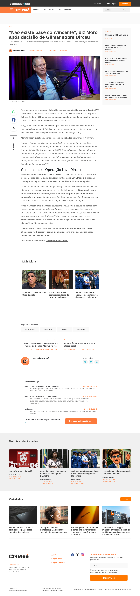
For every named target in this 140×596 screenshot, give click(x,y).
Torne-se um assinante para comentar (42, 420)
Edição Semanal (64, 10)
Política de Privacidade (109, 573)
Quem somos (77, 589)
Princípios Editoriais (90, 589)
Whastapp (13, 111)
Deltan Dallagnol (56, 110)
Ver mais (125, 499)
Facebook (13, 119)
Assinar (125, 4)
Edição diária (48, 10)
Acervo (36, 10)
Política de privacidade (112, 589)
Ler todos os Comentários (80, 421)
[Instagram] (82, 555)
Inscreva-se (109, 578)
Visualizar (109, 32)
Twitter (13, 127)
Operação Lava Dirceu (72, 178)
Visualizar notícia (29, 271)
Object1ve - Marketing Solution (53, 590)
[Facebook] (72, 554)
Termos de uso (126, 589)
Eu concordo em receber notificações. (105, 570)
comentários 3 (63, 50)
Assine (100, 589)
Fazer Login (111, 4)
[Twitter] (77, 554)
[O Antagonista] (19, 3)
